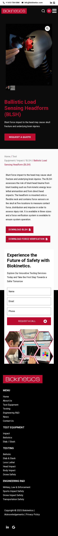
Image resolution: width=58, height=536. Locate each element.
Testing (6, 408)
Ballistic (7, 454)
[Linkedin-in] (51, 3)
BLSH (28, 160)
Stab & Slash (9, 458)
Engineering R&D (11, 412)
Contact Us (8, 421)
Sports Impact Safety (13, 491)
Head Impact (9, 466)
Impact (20, 160)
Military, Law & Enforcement (16, 487)
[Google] (54, 3)
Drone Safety (9, 474)
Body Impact (9, 470)
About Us (7, 400)
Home (7, 156)
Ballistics (7, 437)
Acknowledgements (14, 514)
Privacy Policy (33, 514)
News (6, 417)
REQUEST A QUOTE (20, 137)
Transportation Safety (13, 499)
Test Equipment (10, 404)
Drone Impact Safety (13, 495)
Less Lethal (9, 462)
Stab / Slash (9, 441)
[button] (43, 10)
